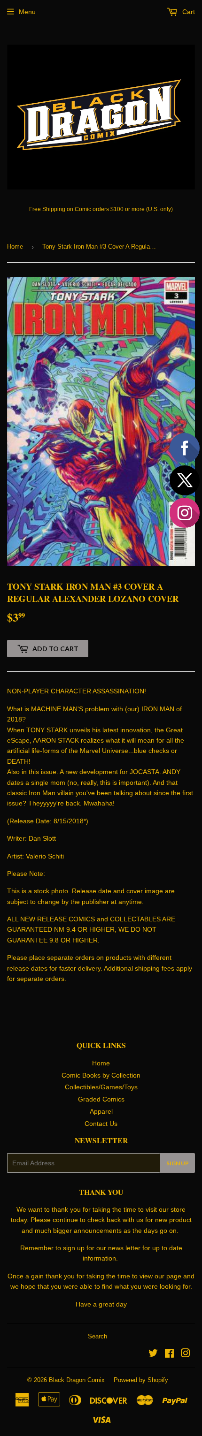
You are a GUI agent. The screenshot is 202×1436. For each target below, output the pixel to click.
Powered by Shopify (141, 1379)
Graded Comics (101, 1099)
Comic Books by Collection (101, 1075)
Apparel (101, 1111)
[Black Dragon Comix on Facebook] (169, 1354)
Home (15, 246)
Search (97, 1336)
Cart (187, 11)
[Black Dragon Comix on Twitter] (153, 1354)
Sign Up (177, 1163)
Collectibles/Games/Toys (101, 1087)
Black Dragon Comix (77, 1379)
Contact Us (101, 1123)
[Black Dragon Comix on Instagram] (185, 1354)
